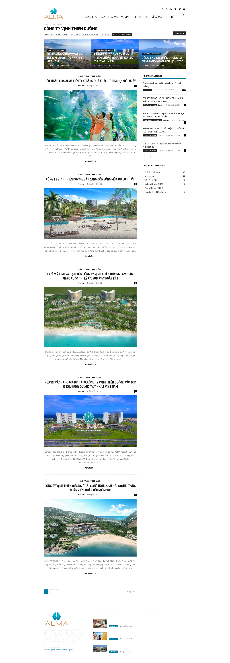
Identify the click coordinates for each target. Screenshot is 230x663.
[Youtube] (184, 10)
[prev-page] (144, 156)
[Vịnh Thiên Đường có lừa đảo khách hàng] (100, 623)
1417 (184, 90)
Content (50, 65)
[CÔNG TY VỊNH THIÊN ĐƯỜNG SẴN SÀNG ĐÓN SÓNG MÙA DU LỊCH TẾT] (90, 213)
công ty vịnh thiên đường (122, 34)
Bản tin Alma (109, 16)
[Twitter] (175, 10)
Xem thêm (89, 161)
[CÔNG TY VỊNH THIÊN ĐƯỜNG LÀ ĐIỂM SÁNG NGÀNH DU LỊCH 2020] (162, 54)
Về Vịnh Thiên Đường (134, 16)
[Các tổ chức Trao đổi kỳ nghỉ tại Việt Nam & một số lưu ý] (100, 636)
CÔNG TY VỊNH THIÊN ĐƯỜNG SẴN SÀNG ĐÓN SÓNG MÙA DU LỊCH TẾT (90, 179)
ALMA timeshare (62, 34)
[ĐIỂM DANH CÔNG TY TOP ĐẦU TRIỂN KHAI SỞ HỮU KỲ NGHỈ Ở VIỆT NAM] (67, 54)
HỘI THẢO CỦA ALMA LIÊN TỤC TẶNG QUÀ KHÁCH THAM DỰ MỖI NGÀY (90, 81)
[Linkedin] (171, 10)
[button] (183, 15)
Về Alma (157, 16)
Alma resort (49, 34)
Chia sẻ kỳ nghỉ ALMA (90, 34)
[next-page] (57, 590)
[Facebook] (162, 10)
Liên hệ (169, 16)
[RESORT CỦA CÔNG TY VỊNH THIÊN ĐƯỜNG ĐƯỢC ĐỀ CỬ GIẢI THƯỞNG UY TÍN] (115, 54)
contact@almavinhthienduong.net (58, 649)
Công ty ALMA (105, 34)
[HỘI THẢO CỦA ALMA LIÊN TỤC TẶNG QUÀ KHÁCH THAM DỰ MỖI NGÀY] (90, 115)
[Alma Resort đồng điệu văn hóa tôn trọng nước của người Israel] (100, 648)
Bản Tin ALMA (75, 34)
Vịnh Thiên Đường (150, 105)
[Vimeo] (180, 10)
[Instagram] (167, 10)
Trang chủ (90, 16)
